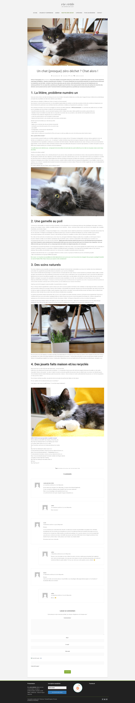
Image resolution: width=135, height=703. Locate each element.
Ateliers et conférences (46, 12)
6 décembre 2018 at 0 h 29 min (50, 524)
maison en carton (74, 373)
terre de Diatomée (39, 272)
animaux (66, 468)
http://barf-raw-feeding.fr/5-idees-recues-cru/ (41, 448)
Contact (99, 12)
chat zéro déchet (74, 468)
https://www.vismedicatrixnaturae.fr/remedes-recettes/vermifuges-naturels (48, 455)
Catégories (79, 12)
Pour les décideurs (89, 12)
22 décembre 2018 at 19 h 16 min (51, 574)
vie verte (67, 4)
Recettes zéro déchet (68, 12)
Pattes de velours (45, 79)
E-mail (67, 644)
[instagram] (107, 699)
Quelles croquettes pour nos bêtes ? (53, 81)
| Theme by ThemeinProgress (46, 699)
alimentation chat (61, 468)
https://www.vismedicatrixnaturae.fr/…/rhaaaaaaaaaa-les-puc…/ (45, 452)
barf (69, 468)
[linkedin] (105, 699)
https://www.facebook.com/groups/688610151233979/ (44, 254)
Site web (67, 651)
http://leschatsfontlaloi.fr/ (60, 354)
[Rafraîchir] (41, 658)
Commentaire (67, 617)
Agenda (57, 12)
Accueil (35, 12)
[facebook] (103, 699)
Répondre (61, 485)
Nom (67, 637)
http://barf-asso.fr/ (35, 463)
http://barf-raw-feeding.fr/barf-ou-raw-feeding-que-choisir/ (44, 441)
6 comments (65, 75)
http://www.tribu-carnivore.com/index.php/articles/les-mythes (45, 445)
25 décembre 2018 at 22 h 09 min (59, 595)
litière (79, 468)
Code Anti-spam (35, 666)
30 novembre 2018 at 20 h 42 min (59, 507)
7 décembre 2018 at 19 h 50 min (58, 553)
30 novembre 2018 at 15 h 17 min (51, 485)
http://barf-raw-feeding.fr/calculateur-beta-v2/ (41, 459)
